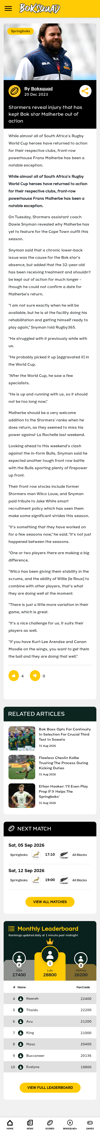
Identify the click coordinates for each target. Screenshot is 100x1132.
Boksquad (42, 89)
